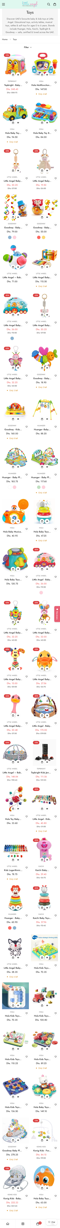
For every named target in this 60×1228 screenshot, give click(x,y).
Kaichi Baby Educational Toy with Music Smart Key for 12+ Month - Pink (41, 870)
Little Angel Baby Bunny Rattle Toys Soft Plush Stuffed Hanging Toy (41, 632)
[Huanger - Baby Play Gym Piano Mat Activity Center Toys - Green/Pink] (44, 457)
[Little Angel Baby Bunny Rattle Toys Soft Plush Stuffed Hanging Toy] (44, 612)
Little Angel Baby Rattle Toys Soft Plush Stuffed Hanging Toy (12, 181)
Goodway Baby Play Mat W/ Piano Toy (12, 1150)
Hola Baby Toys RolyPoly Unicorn (41, 531)
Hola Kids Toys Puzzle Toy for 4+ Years (12, 1059)
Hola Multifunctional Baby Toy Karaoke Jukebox (41, 85)
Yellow (43, 237)
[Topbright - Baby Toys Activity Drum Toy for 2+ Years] (15, 65)
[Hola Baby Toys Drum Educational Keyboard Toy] (15, 559)
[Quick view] (18, 74)
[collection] (22, 1223)
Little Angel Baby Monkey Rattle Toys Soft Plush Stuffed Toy (12, 679)
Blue (9, 237)
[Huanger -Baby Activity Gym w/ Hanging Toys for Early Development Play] (44, 409)
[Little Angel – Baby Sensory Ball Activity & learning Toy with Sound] (15, 257)
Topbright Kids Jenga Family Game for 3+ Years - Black (41, 772)
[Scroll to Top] (55, 1213)
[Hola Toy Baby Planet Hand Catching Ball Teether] (15, 799)
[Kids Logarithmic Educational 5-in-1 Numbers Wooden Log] (15, 850)
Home (5, 39)
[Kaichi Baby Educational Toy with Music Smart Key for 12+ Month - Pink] (44, 850)
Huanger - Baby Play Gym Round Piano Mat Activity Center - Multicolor (12, 477)
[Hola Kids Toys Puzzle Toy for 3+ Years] (44, 947)
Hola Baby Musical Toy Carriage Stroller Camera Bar (12, 531)
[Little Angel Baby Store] (30, 4)
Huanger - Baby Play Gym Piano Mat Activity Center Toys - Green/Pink (41, 477)
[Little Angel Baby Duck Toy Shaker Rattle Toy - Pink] (15, 705)
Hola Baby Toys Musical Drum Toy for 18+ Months (41, 1107)
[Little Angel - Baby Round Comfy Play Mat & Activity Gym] (44, 705)
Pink (14, 237)
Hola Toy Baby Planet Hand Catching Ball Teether (12, 819)
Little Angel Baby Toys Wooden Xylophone (41, 277)
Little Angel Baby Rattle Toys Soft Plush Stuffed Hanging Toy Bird (12, 632)
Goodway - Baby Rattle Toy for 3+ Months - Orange (41, 378)
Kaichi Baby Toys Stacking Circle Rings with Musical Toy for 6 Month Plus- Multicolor (41, 918)
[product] (7, 1223)
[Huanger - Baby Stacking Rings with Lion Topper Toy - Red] (15, 898)
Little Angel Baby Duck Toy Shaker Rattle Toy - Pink (12, 726)
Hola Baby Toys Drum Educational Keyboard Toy (12, 579)
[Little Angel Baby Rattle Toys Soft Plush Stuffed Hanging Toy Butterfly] (15, 358)
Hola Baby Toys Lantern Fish (41, 1198)
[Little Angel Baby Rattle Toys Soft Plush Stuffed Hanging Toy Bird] (15, 612)
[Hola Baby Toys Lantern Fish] (44, 1178)
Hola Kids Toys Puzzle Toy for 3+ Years (41, 968)
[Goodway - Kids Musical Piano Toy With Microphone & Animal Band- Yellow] (15, 409)
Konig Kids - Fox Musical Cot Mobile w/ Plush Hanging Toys (41, 1150)
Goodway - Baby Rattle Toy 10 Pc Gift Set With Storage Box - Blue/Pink (12, 227)
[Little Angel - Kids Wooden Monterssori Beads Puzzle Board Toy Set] (44, 799)
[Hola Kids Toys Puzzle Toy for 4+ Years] (15, 1039)
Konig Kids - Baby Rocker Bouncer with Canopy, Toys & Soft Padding (12, 1198)
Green (38, 487)
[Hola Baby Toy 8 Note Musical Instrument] (44, 113)
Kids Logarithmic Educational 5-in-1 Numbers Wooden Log (12, 870)
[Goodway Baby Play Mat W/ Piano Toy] (15, 1130)
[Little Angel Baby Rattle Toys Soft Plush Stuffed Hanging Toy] (15, 160)
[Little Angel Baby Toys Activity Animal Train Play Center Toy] (15, 305)
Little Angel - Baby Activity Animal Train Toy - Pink (41, 579)
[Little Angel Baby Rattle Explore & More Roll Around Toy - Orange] (44, 659)
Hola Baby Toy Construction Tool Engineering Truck (12, 133)
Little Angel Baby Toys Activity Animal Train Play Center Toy (12, 325)
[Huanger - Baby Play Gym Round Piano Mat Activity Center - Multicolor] (15, 457)
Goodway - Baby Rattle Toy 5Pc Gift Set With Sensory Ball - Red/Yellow (41, 227)
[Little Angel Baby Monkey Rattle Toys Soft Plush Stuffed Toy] (15, 659)
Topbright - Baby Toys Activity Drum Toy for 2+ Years (12, 85)
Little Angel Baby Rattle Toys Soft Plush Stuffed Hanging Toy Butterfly (12, 378)
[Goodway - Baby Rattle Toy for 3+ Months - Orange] (44, 358)
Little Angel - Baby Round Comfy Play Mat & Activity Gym (41, 726)
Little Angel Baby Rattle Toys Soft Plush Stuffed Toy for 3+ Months (12, 968)
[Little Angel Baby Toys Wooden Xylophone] (44, 257)
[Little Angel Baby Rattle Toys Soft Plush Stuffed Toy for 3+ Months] (15, 947)
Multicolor (9, 487)
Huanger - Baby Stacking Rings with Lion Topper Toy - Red (12, 918)
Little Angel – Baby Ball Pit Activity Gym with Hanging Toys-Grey (12, 772)
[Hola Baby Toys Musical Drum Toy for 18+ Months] (44, 1087)
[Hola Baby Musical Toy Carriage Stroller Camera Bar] (15, 511)
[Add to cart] (13, 74)
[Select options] (13, 217)
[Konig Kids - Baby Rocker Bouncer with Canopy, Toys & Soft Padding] (15, 1178)
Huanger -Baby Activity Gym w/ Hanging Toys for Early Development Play (41, 429)
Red (38, 237)
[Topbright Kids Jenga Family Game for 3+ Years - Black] (44, 752)
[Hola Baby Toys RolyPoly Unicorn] (44, 511)
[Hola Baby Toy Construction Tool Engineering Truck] (15, 113)
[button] (54, 4)
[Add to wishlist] (26, 82)
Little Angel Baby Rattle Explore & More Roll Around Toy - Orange (41, 679)
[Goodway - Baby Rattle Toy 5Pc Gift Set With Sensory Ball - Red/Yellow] (44, 207)
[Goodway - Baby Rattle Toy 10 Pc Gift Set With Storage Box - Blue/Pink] (15, 207)
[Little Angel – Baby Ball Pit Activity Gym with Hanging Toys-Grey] (15, 752)
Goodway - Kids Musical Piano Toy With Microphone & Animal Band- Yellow (12, 429)
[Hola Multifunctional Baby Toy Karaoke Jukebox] (44, 65)
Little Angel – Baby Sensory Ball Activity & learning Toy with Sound (12, 277)
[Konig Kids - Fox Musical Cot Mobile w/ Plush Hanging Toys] (44, 1130)
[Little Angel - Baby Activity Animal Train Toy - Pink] (44, 559)
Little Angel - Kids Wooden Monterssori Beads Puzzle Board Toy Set (41, 819)
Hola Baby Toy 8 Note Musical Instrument (41, 133)
